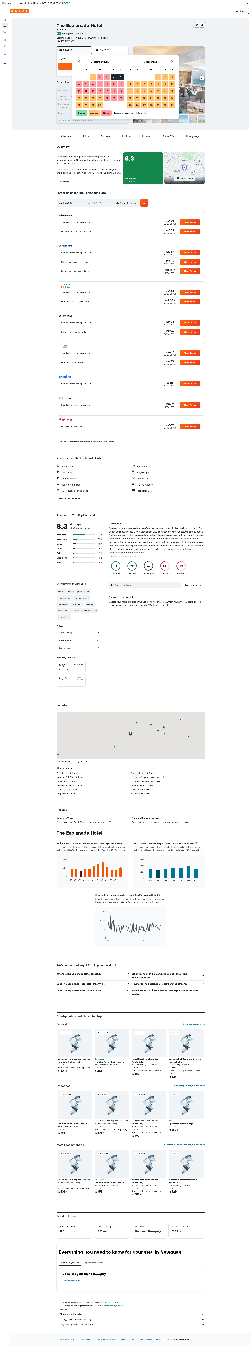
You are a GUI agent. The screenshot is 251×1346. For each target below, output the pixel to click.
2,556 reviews (81, 33)
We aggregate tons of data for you (76, 1319)
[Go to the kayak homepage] (19, 11)
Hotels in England (127, 1339)
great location (83, 591)
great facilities (64, 617)
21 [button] (86, 98)
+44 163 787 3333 (65, 41)
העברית (66, 3)
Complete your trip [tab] (70, 1262)
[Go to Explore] (5, 40)
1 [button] (92, 77)
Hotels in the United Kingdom (105, 1339)
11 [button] (114, 84)
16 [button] (100, 91)
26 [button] (120, 98)
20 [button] (78, 98)
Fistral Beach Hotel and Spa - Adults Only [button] (146, 1060)
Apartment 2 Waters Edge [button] (181, 1123)
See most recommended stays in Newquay (184, 1144)
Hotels (72, 1339)
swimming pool (82, 598)
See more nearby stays (194, 1024)
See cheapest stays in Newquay (189, 1085)
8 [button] (93, 84)
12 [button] (121, 84)
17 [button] (107, 91)
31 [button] (172, 105)
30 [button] (99, 105)
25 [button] (113, 98)
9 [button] (100, 84)
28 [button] (86, 105)
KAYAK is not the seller (70, 1314)
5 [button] (120, 77)
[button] (248, 3)
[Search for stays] (5, 26)
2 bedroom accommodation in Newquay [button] (183, 1181)
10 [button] (107, 84)
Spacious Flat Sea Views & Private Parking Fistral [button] (185, 1060)
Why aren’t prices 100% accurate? (76, 1324)
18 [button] (114, 91)
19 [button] (121, 91)
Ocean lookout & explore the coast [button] (74, 1059)
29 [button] (93, 105)
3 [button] (106, 77)
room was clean (65, 598)
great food (62, 610)
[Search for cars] (5, 32)
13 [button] (79, 91)
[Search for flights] (5, 20)
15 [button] (93, 91)
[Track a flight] (5, 46)
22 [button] (93, 98)
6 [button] (79, 84)
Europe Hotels (84, 1339)
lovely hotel (63, 604)
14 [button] (86, 91)
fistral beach (76, 604)
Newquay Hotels (162, 1339)
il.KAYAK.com (62, 1339)
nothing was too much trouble (83, 610)
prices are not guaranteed (114, 1306)
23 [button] (99, 98)
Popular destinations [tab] (93, 1262)
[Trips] (5, 54)
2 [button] (100, 77)
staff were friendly (66, 591)
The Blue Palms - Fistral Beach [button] (109, 1062)
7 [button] (85, 84)
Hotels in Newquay (71, 1280)
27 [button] (79, 105)
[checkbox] (71, 667)
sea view (89, 604)
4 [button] (113, 77)
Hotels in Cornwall (145, 1339)
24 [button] (106, 98)
